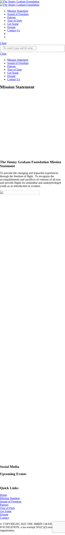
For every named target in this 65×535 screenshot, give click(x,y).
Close (3, 43)
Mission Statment (10, 498)
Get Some (13, 23)
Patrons (11, 17)
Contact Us (13, 30)
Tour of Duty (14, 20)
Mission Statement (17, 10)
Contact (4, 517)
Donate (11, 27)
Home (3, 495)
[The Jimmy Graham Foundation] (19, 3)
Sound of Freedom (18, 14)
